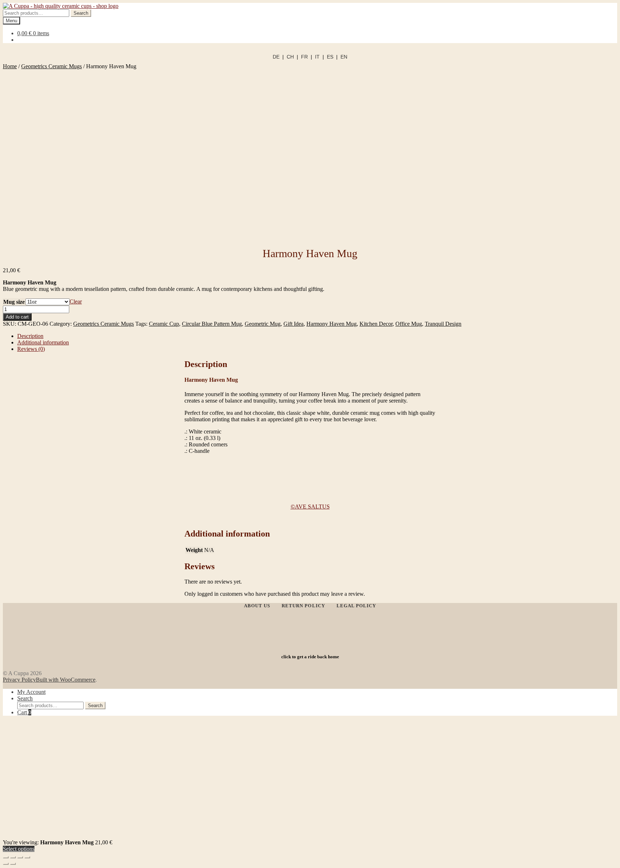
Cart (24, 712)
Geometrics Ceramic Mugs (51, 66)
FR (304, 57)
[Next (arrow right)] (13, 864)
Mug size (14, 302)
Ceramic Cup (164, 324)
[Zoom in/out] (6, 857)
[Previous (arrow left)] (6, 864)
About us (257, 605)
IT (317, 57)
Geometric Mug (263, 324)
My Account (31, 692)
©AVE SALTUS (310, 506)
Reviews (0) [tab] (31, 349)
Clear (76, 301)
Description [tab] (30, 336)
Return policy (303, 605)
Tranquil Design (443, 324)
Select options (18, 849)
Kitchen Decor (376, 324)
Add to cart (17, 317)
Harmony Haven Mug (331, 324)
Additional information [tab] (43, 342)
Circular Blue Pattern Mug (212, 324)
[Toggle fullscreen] (13, 857)
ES (330, 57)
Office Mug (408, 324)
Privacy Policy (19, 680)
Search (81, 13)
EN (343, 57)
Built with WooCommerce (65, 680)
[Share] (20, 857)
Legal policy (356, 605)
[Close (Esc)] (27, 857)
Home (10, 66)
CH (290, 57)
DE (276, 57)
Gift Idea (293, 324)
